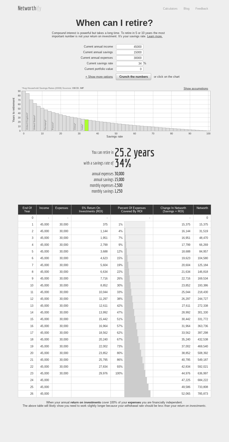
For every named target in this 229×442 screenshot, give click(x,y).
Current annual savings (98, 52)
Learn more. (155, 36)
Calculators (170, 8)
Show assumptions (196, 88)
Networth (27, 8)
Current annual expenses (97, 57)
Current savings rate (100, 63)
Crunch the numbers (133, 76)
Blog (186, 8)
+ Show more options (99, 76)
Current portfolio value (99, 69)
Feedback (201, 8)
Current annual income (98, 46)
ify (38, 8)
